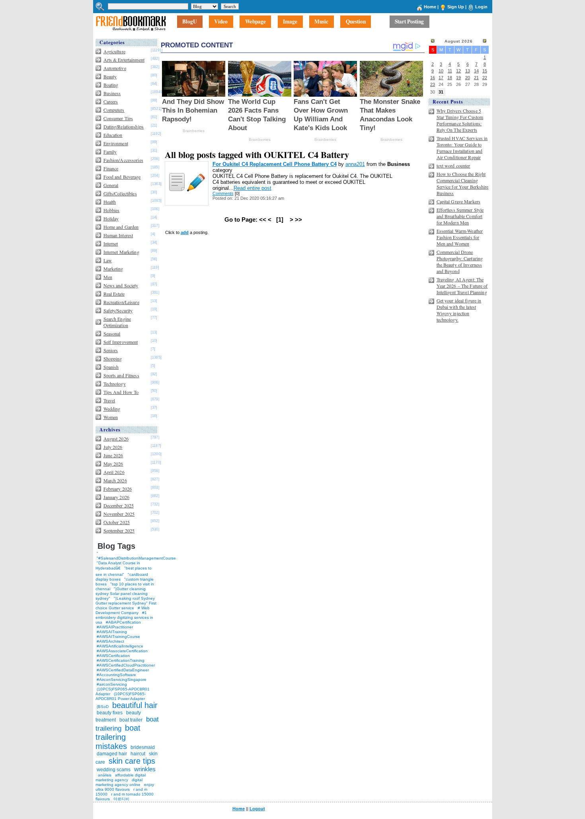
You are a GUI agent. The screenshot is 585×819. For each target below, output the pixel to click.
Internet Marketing (121, 252)
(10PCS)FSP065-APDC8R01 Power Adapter (121, 696)
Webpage (255, 22)
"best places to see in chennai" (124, 571)
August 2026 (116, 438)
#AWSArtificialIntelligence (120, 646)
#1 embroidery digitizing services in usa (124, 617)
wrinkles (145, 769)
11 (450, 70)
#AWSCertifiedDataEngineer (123, 670)
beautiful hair (135, 705)
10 (441, 70)
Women (110, 417)
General (111, 185)
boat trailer (130, 720)
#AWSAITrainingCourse (118, 636)
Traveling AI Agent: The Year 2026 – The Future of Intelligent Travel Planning (462, 285)
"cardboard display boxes (122, 576)
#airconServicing (112, 684)
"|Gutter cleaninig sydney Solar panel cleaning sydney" (122, 594)
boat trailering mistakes (118, 737)
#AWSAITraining (112, 632)
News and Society (120, 285)
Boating (111, 85)
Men (107, 277)
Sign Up (455, 6)
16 (432, 77)
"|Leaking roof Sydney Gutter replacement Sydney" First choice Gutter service (126, 603)
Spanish (111, 367)
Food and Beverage (122, 177)
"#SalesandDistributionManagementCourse (136, 558)
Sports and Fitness (121, 375)
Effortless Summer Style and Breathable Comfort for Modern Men (460, 216)
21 (476, 77)
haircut (138, 754)
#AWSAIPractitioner (115, 627)
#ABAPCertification (123, 622)
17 (441, 77)
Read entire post (252, 188)
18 (449, 77)
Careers (110, 101)
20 (467, 77)
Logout (257, 808)
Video (221, 22)
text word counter (453, 165)
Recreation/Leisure (121, 302)
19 (458, 77)
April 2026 (114, 472)
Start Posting (409, 22)
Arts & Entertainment (123, 60)
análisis (104, 775)
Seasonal (112, 333)
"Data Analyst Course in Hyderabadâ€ (118, 565)
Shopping (112, 358)
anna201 (355, 164)
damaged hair (112, 754)
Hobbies (111, 210)
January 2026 (116, 497)
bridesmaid (143, 747)
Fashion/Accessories (123, 160)
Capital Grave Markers (459, 201)
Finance (111, 168)
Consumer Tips (118, 118)
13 (467, 70)
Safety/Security (118, 310)
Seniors (110, 350)
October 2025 (116, 522)
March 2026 (115, 480)
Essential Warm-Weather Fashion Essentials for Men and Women (460, 237)
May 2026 (113, 463)
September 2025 (119, 530)
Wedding (112, 409)
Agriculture (114, 51)
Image (290, 22)
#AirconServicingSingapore (121, 679)
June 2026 (113, 455)
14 (476, 70)
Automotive (114, 68)
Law (107, 260)
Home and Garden (121, 227)
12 (458, 70)
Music (321, 22)
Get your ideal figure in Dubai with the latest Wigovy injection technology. (459, 310)
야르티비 (121, 799)
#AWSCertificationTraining (120, 660)
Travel (109, 400)
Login (481, 6)
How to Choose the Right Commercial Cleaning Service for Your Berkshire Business (463, 183)
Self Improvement (120, 342)
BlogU (189, 22)
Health (109, 202)
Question (356, 22)
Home (430, 6)
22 (484, 77)
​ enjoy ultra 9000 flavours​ (125, 787)
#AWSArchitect (110, 641)
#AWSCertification (113, 655)
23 (432, 84)
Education (113, 135)
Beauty (110, 76)
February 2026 (117, 489)
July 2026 (113, 447)
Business (112, 93)
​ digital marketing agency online (119, 782)
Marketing (113, 268)
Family (110, 151)
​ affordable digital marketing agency (121, 777)
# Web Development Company (123, 610)
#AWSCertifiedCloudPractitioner (126, 665)
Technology (114, 383)
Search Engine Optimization (117, 322)
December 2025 (118, 505)
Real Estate (114, 294)
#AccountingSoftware (116, 675)
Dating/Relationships (123, 126)
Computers (114, 110)
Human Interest (118, 235)
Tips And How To (121, 392)
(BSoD (103, 706)
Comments (223, 193)
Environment (115, 143)
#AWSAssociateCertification (122, 651)
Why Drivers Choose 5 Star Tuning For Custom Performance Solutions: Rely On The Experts (460, 120)
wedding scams (114, 769)
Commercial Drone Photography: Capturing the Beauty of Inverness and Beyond (460, 261)
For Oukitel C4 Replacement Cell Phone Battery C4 (275, 164)
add (185, 232)
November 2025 (119, 514)
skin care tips (132, 761)
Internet (110, 243)
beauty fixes (110, 713)
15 (484, 70)
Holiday (111, 218)
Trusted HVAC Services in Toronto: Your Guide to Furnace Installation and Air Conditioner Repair (462, 147)
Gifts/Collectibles (120, 193)
